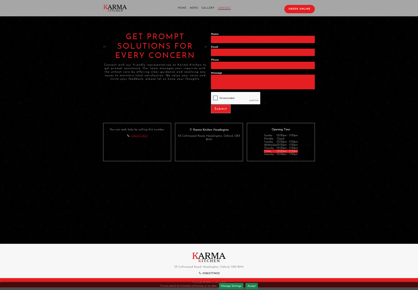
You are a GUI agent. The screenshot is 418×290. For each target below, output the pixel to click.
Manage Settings (231, 286)
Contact (224, 8)
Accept (252, 286)
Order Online (300, 9)
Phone (215, 60)
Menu (194, 8)
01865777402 (139, 136)
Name (215, 34)
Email (214, 47)
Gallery (208, 8)
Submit (220, 109)
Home (182, 8)
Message (216, 73)
